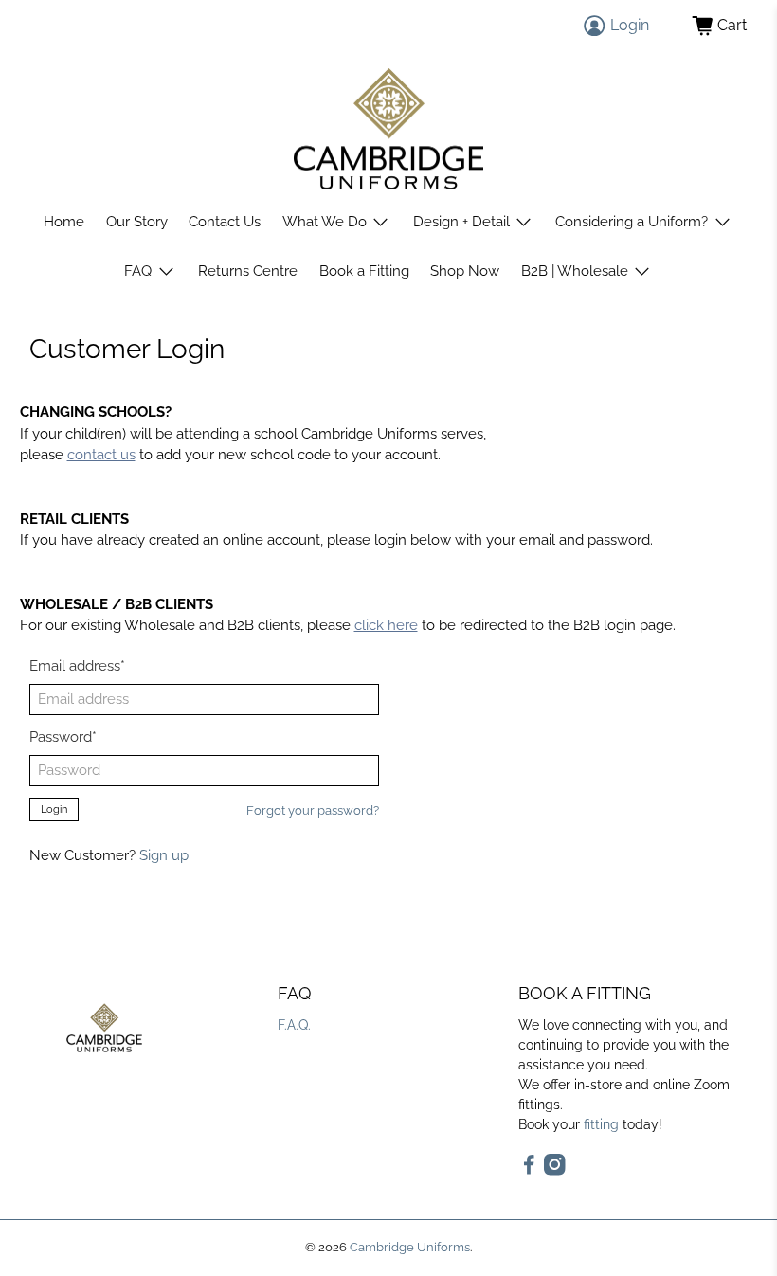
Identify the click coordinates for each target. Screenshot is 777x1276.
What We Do (324, 221)
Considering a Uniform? (631, 221)
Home (64, 221)
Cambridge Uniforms (410, 1247)
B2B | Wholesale (574, 270)
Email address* (77, 665)
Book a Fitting (364, 270)
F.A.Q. (294, 1025)
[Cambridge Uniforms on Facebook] (529, 1170)
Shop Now (464, 270)
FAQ (138, 270)
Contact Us (225, 221)
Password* (63, 737)
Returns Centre (248, 270)
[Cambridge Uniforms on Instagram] (555, 1170)
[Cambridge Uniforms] (388, 129)
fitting (601, 1124)
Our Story (137, 221)
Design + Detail (461, 221)
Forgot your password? (312, 810)
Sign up (164, 855)
